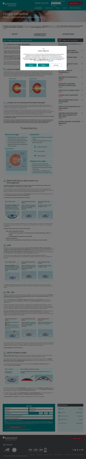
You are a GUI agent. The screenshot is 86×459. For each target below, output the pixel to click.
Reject (43, 65)
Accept (31, 65)
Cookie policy (50, 60)
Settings (56, 65)
